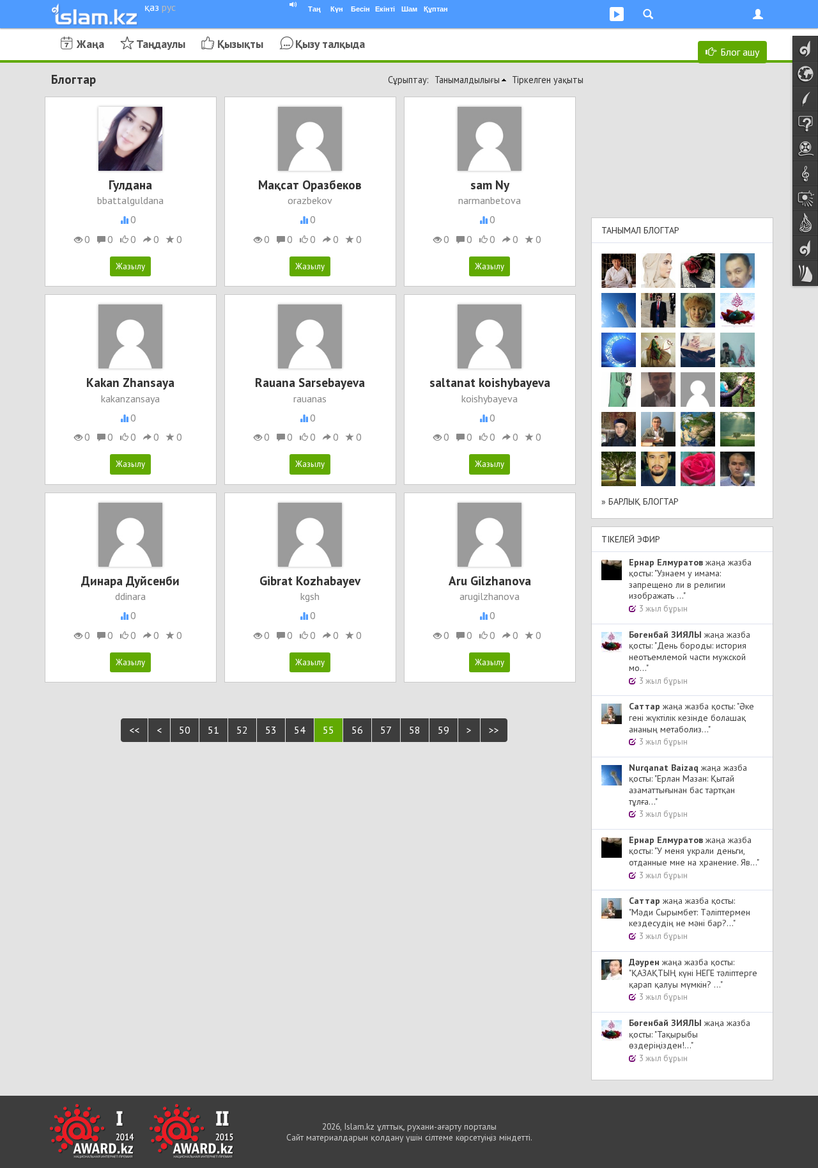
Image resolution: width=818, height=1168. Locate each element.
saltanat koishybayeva (489, 382)
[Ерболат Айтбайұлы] (658, 310)
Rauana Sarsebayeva (310, 382)
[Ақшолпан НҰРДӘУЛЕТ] (658, 270)
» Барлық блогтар (640, 501)
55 (328, 729)
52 (242, 729)
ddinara (130, 596)
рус (169, 7)
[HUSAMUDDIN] (618, 469)
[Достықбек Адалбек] (737, 469)
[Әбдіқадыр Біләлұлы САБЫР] (737, 270)
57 (386, 729)
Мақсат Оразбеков (310, 185)
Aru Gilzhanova (490, 580)
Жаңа (90, 43)
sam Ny (489, 185)
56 (357, 729)
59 (443, 729)
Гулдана (130, 185)
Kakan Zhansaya (130, 382)
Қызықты (240, 43)
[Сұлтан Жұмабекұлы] (618, 350)
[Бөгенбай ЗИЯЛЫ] (737, 310)
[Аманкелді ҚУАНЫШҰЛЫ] (658, 389)
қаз (151, 7)
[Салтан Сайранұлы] (658, 350)
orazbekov (310, 200)
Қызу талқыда (330, 43)
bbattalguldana (130, 200)
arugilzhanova (489, 596)
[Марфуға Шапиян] (698, 310)
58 (415, 729)
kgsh (310, 596)
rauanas (310, 398)
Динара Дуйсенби (130, 580)
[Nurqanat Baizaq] (618, 310)
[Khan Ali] (698, 350)
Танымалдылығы (467, 80)
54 (299, 729)
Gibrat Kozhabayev (309, 580)
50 (184, 729)
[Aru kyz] (618, 389)
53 (271, 729)
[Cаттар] (658, 429)
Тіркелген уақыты (547, 80)
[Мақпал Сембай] (698, 469)
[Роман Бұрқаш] (658, 469)
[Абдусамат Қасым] (618, 270)
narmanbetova (489, 200)
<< (134, 729)
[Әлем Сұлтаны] (698, 429)
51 (213, 729)
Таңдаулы (160, 43)
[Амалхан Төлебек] (618, 429)
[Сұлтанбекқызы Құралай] (737, 350)
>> (494, 729)
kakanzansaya (130, 398)
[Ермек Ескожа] (698, 389)
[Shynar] (698, 270)
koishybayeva (489, 398)
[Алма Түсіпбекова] (737, 429)
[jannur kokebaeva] (737, 389)
